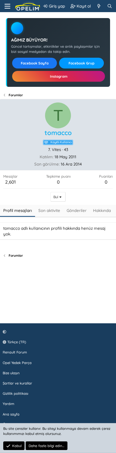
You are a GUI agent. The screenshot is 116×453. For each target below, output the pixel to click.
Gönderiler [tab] (77, 210)
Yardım (8, 403)
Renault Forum (15, 352)
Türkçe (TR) (16, 342)
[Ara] (109, 6)
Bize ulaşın (11, 373)
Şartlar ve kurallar (17, 383)
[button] (57, 332)
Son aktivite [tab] (49, 210)
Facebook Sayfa (35, 63)
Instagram (58, 76)
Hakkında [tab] (102, 210)
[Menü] (7, 6)
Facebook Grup (81, 63)
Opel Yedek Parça (17, 363)
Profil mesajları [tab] (17, 210)
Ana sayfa (11, 414)
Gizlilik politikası (15, 393)
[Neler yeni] (99, 6)
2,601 (10, 182)
